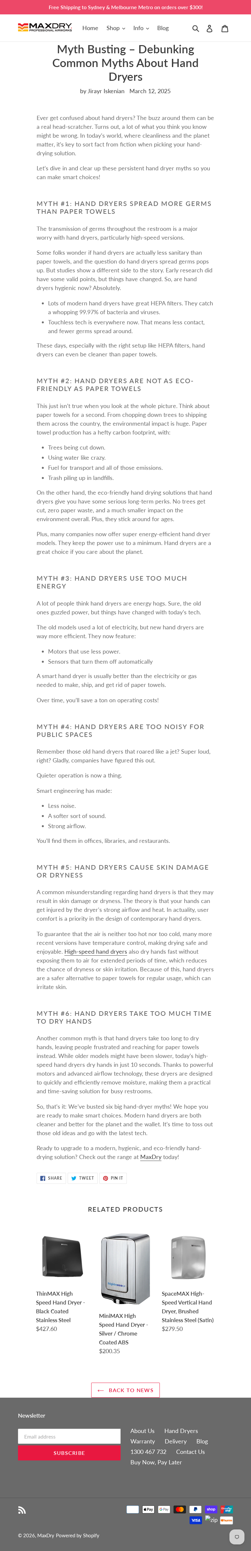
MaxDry (45, 1535)
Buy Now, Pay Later (156, 1462)
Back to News (130, 1390)
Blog (202, 1441)
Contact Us (190, 1451)
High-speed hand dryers (95, 951)
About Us (142, 1430)
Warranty (142, 1441)
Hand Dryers (181, 1430)
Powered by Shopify (77, 1535)
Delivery (176, 1441)
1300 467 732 (148, 1451)
